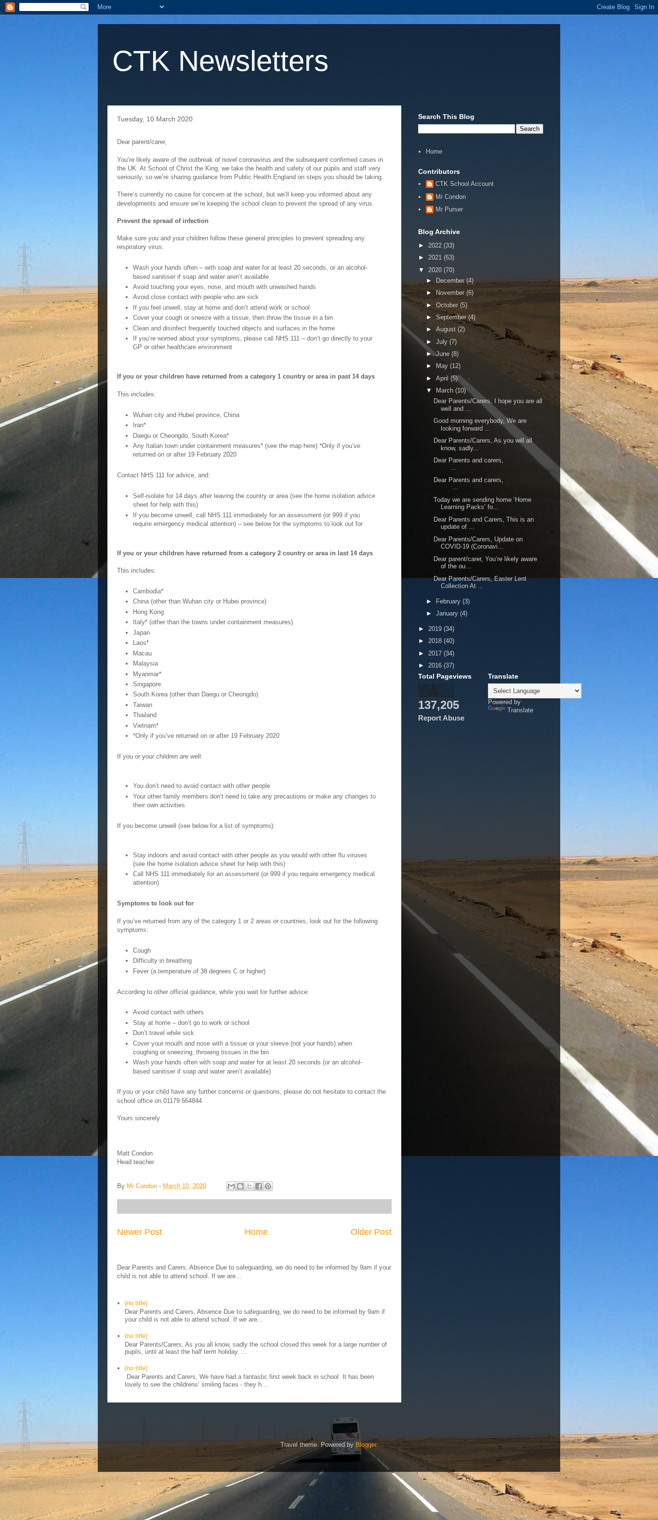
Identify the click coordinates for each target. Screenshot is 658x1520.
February (449, 601)
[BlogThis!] (240, 1186)
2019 (436, 628)
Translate (520, 710)
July (442, 341)
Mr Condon (450, 196)
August (447, 329)
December (451, 280)
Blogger (365, 1444)
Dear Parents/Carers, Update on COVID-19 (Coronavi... (478, 543)
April (443, 378)
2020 (436, 270)
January (448, 613)
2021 (436, 257)
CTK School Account (464, 183)
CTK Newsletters (220, 61)
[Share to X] (249, 1186)
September (452, 317)
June (443, 353)
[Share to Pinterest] (268, 1186)
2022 (436, 245)
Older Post (371, 1232)
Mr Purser (449, 209)
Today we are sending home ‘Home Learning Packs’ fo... (482, 503)
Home (256, 1232)
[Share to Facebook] (258, 1186)
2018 (436, 640)
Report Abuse (441, 718)
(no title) (136, 1303)
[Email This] (231, 1186)
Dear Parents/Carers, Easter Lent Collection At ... (480, 582)
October (448, 305)
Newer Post (139, 1232)
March (445, 390)
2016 (436, 665)
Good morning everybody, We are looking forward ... (480, 424)
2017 (436, 653)
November (451, 292)
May (443, 365)
